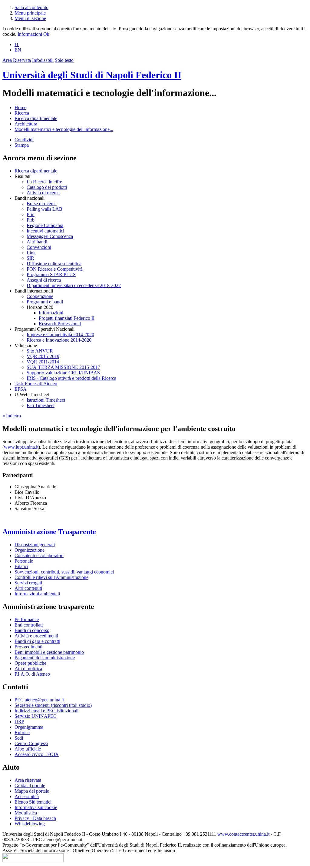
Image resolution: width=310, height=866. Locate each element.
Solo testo (64, 60)
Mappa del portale (32, 791)
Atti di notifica (28, 668)
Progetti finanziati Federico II (66, 318)
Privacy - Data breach (35, 818)
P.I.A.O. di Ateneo (32, 674)
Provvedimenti (28, 646)
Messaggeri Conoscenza (50, 236)
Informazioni (30, 34)
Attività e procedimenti (36, 635)
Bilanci (21, 566)
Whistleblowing (30, 823)
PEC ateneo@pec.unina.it (39, 699)
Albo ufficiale (28, 748)
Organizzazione (30, 550)
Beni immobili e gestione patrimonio (49, 652)
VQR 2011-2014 (43, 361)
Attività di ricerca (43, 192)
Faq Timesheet (40, 405)
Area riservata (28, 780)
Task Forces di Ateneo (36, 383)
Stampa (22, 145)
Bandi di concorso (32, 630)
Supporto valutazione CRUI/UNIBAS (63, 372)
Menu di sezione (30, 18)
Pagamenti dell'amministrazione (45, 657)
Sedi (19, 738)
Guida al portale (30, 785)
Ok (46, 34)
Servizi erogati (28, 582)
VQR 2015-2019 (43, 356)
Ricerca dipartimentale (36, 118)
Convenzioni (39, 247)
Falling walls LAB (44, 209)
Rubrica (22, 732)
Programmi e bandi (45, 301)
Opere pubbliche (30, 663)
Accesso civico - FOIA (37, 754)
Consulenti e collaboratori (39, 555)
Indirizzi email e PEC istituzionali (46, 710)
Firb (31, 219)
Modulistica (26, 812)
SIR (30, 258)
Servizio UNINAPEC (36, 716)
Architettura (26, 123)
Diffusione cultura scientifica (54, 263)
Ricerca (22, 112)
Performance (27, 619)
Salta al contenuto (31, 7)
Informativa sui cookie (36, 807)
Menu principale (30, 12)
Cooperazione (40, 296)
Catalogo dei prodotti (47, 187)
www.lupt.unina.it (21, 447)
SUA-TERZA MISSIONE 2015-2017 (63, 367)
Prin (31, 214)
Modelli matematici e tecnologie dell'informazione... (64, 129)
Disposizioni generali (35, 544)
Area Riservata (16, 60)
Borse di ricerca (42, 203)
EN (18, 49)
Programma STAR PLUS (51, 274)
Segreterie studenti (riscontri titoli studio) (53, 705)
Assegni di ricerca (44, 280)
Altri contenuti (28, 588)
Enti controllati (29, 624)
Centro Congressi (31, 743)
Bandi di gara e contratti (37, 641)
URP (19, 721)
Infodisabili (43, 60)
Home (20, 107)
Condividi (24, 139)
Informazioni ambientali (37, 593)
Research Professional (60, 323)
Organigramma (29, 727)
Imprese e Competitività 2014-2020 (60, 334)
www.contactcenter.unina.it (243, 834)
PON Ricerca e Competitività (55, 269)
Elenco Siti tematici (33, 801)
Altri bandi (37, 241)
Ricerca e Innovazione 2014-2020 (59, 340)
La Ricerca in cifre (44, 181)
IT (17, 44)
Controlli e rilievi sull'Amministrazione (51, 577)
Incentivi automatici (45, 230)
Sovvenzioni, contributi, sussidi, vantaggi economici (64, 571)
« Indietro (11, 415)
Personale (24, 560)
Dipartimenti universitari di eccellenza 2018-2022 (74, 285)
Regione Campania (45, 225)
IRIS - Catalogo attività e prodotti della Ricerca (71, 378)
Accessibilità (27, 796)
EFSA (21, 389)
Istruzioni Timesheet (46, 400)
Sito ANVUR (40, 350)
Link (31, 252)
